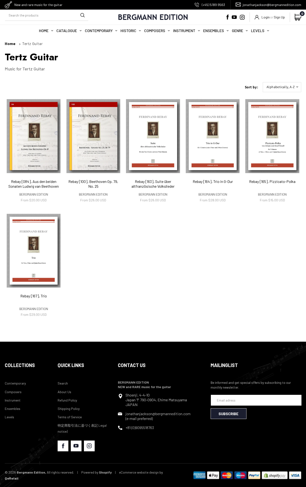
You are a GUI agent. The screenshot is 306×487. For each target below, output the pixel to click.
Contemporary (15, 383)
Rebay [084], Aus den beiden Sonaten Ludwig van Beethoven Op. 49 (33, 186)
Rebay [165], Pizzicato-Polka (272, 181)
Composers (13, 392)
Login (266, 17)
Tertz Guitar (32, 43)
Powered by (96, 472)
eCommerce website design (139, 472)
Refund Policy (67, 400)
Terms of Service (70, 417)
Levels (9, 417)
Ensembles (12, 409)
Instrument (13, 400)
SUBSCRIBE (229, 413)
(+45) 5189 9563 (213, 5)
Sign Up (279, 17)
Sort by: (251, 87)
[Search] (82, 15)
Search (63, 383)
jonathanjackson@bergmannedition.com (272, 5)
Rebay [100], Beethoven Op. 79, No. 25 (93, 184)
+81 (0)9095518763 (140, 427)
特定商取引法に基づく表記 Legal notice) (82, 428)
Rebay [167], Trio (33, 296)
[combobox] (46, 15)
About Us (64, 392)
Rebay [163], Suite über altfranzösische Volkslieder (153, 184)
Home (10, 43)
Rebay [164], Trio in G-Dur (213, 181)
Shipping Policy (69, 409)
